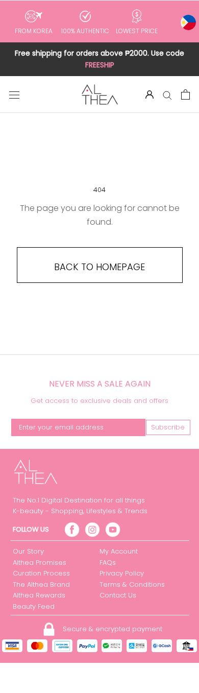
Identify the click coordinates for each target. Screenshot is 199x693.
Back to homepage (99, 266)
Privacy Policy (122, 573)
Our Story (28, 551)
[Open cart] (185, 94)
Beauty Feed (34, 606)
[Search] (167, 94)
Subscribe (168, 427)
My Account (119, 551)
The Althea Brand (41, 584)
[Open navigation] (14, 94)
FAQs (108, 562)
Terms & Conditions (132, 584)
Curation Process (41, 573)
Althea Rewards (39, 595)
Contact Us (118, 595)
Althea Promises (39, 562)
